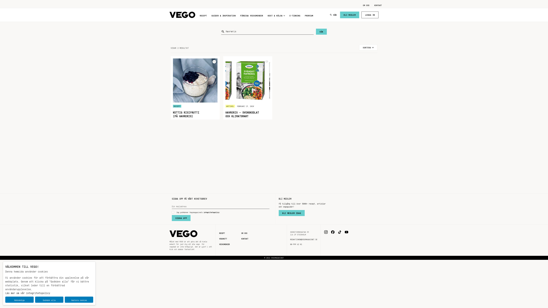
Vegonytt (223, 238)
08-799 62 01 (296, 243)
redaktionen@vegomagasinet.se (303, 239)
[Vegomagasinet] (182, 15)
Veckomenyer (224, 243)
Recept (203, 15)
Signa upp (181, 217)
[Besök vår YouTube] (346, 232)
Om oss (366, 4)
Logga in (370, 14)
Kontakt (378, 4)
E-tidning (295, 15)
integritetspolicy (211, 211)
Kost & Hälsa (275, 15)
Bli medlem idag (291, 212)
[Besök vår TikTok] (339, 232)
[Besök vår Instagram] (326, 232)
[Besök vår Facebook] (333, 232)
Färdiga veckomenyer (251, 15)
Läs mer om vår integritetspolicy (27, 292)
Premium (309, 15)
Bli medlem (350, 14)
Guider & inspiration (223, 15)
